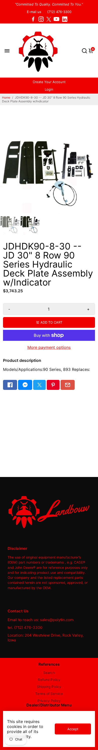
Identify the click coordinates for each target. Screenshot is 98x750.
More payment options (49, 347)
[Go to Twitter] (48, 19)
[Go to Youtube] (56, 19)
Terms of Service (49, 694)
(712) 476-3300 (59, 12)
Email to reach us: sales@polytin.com (40, 619)
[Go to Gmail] (68, 385)
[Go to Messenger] (25, 385)
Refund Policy (49, 680)
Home (6, 97)
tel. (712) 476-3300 (25, 627)
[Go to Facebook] (33, 19)
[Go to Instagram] (41, 19)
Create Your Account (49, 82)
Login (49, 89)
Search (49, 673)
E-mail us (34, 12)
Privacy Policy (49, 701)
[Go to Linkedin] (65, 19)
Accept (72, 729)
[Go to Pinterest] (53, 385)
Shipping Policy (49, 687)
